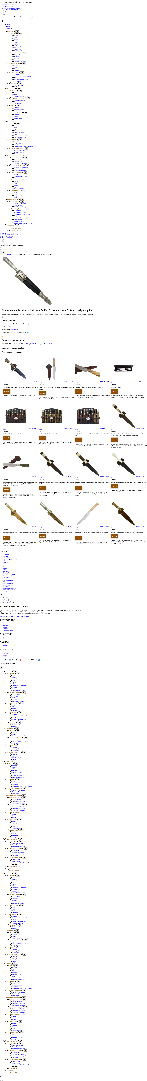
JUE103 (138, 381)
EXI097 (66, 428)
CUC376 (31, 526)
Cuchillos (8, 254)
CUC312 (102, 526)
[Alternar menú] (17, 31)
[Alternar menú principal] (2, 252)
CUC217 (138, 526)
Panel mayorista (6, 326)
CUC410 (138, 476)
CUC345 (66, 526)
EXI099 (31, 428)
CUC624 (31, 476)
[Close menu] (1, 667)
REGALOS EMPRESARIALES (11, 9)
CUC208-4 (32, 381)
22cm (27, 344)
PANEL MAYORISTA (8, 6)
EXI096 (102, 428)
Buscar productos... (7, 17)
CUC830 (138, 428)
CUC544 (66, 476)
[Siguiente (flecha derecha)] (2, 1080)
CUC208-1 (67, 381)
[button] (73, 5)
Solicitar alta (14, 329)
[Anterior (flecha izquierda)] (0, 1080)
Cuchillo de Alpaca (35, 344)
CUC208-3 (103, 381)
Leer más (6, 391)
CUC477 (102, 476)
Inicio (3, 254)
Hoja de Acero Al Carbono (48, 344)
